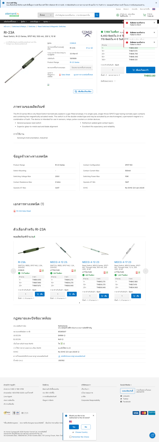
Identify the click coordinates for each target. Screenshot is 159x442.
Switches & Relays (19, 26)
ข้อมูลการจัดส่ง (48, 400)
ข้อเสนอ (118, 9)
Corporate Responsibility (90, 400)
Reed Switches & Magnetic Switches (52, 26)
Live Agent (8, 396)
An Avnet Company (11, 432)
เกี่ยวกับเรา (85, 389)
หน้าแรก (7, 26)
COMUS (73, 43)
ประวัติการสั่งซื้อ (48, 393)
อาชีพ (83, 396)
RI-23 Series (74, 62)
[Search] (97, 15)
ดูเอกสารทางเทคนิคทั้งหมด (83, 75)
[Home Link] (12, 15)
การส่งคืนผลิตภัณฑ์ (49, 396)
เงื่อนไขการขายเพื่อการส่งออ (54, 423)
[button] (10, 22)
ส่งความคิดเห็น (9, 400)
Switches (32, 26)
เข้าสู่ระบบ (123, 14)
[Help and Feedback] (152, 435)
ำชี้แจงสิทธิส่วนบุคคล (11, 423)
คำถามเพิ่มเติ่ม (9, 404)
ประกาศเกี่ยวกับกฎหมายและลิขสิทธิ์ (31, 423)
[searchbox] (74, 15)
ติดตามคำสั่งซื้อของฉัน (51, 389)
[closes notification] (156, 3)
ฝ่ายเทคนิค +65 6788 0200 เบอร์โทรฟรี (18, 393)
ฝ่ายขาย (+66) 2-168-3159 (14, 389)
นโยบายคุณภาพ (87, 393)
